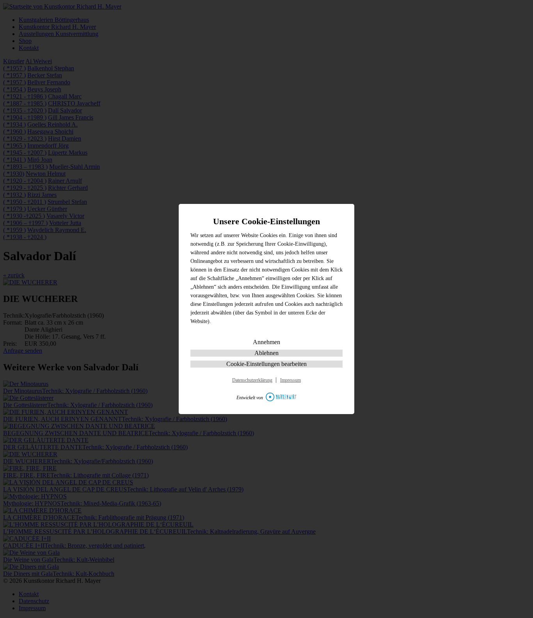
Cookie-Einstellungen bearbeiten (266, 364)
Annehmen (266, 342)
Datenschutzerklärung (252, 380)
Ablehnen (266, 353)
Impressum (290, 380)
